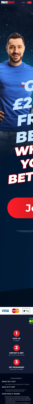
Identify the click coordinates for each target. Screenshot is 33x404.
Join (29, 2)
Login (23, 2)
